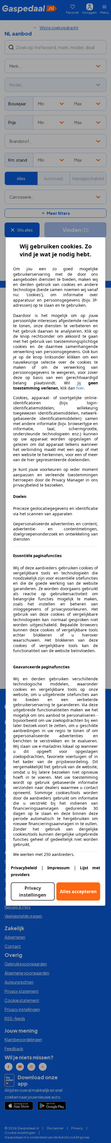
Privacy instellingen (32, 891)
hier (80, 388)
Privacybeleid (24, 867)
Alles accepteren (78, 891)
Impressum (58, 867)
